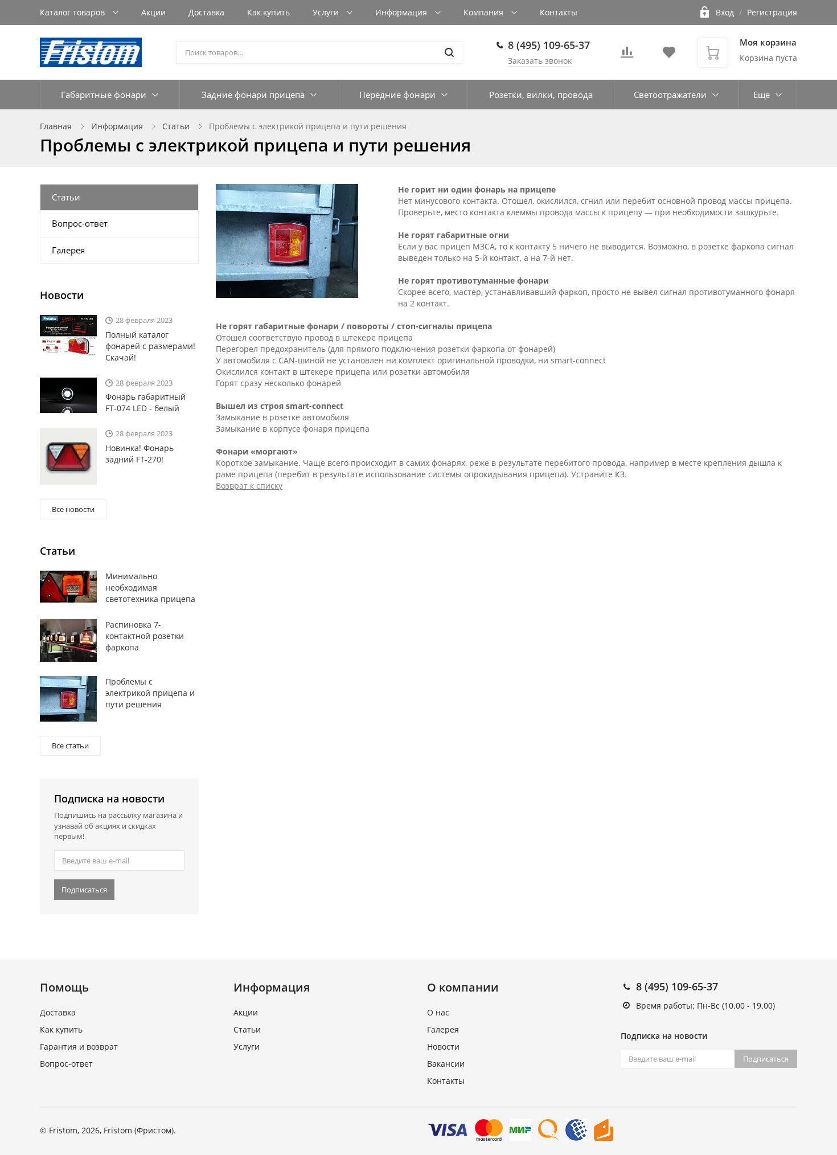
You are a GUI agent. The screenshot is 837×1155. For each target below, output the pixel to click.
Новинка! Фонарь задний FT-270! (139, 454)
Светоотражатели (670, 94)
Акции (153, 12)
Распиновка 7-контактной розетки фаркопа (144, 636)
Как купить (268, 12)
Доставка (206, 12)
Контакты (558, 12)
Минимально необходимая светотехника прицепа (150, 587)
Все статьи (70, 745)
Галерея (68, 250)
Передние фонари (397, 94)
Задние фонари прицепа (253, 94)
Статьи (176, 126)
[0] (627, 55)
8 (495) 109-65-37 (549, 45)
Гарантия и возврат (79, 1046)
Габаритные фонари (103, 94)
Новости (443, 1046)
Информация (402, 12)
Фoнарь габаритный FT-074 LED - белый (145, 402)
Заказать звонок (540, 60)
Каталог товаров (73, 12)
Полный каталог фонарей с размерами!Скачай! (150, 346)
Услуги (327, 12)
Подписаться (84, 889)
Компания (484, 12)
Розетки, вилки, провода (541, 94)
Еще (761, 94)
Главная (56, 126)
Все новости (73, 509)
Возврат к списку (249, 485)
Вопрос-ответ (80, 223)
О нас (438, 1012)
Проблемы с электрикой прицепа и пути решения (150, 693)
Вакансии (446, 1063)
